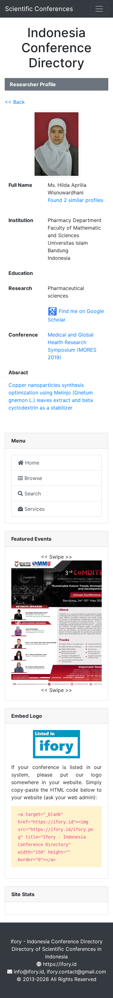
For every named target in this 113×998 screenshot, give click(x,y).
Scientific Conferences (39, 9)
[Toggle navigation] (99, 9)
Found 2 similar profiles (75, 200)
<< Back (15, 102)
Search (32, 493)
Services (34, 509)
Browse (32, 478)
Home (31, 463)
